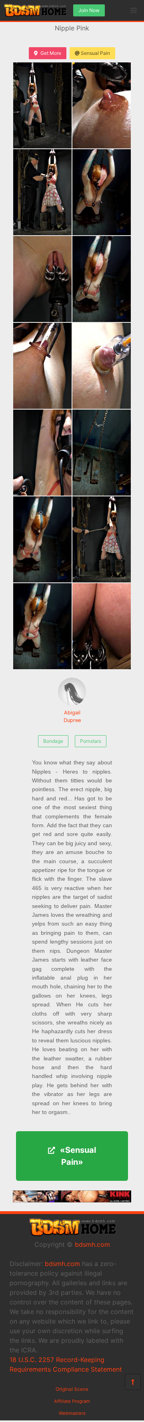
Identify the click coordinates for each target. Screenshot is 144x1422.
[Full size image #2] (42, 192)
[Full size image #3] (101, 192)
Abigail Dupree (72, 716)
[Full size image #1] (101, 105)
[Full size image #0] (42, 105)
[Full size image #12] (42, 626)
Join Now (89, 10)
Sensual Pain (95, 53)
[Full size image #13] (101, 626)
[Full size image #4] (42, 279)
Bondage (53, 741)
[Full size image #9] (101, 453)
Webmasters (72, 1413)
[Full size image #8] (42, 453)
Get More (50, 53)
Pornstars (90, 741)
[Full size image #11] (101, 539)
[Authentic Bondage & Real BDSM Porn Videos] (72, 1200)
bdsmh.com (92, 1244)
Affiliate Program (72, 1401)
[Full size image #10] (42, 539)
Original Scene (72, 1389)
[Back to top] (133, 1382)
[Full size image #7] (101, 366)
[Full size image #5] (101, 279)
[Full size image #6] (42, 366)
